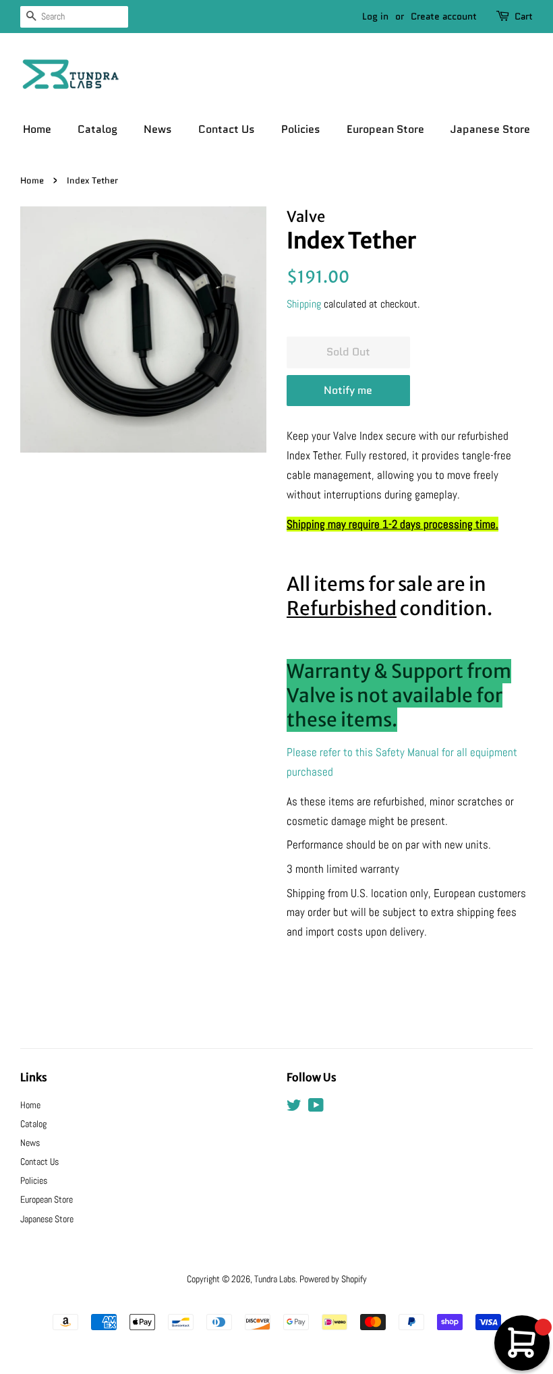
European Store (385, 129)
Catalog (97, 129)
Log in (375, 16)
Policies (300, 129)
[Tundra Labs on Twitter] (294, 1107)
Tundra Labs (274, 1279)
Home (37, 129)
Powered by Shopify (333, 1279)
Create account (444, 16)
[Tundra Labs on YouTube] (316, 1107)
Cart (524, 16)
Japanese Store (490, 129)
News (158, 129)
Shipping (304, 304)
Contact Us (226, 129)
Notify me (348, 390)
